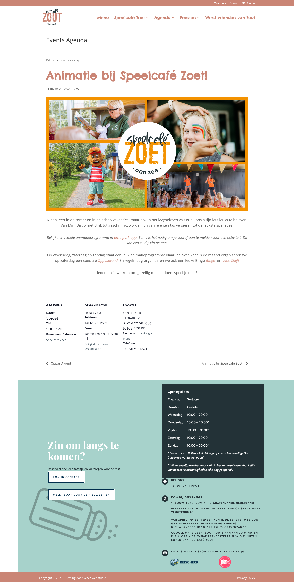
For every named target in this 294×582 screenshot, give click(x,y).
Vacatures (220, 3)
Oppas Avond (60, 363)
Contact (234, 3)
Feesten (188, 18)
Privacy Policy (246, 578)
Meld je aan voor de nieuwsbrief (81, 494)
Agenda (162, 18)
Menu (103, 18)
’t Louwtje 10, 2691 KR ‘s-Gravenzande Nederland (212, 502)
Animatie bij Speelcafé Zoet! (223, 363)
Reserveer (54, 469)
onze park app (125, 237)
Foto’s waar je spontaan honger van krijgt (208, 551)
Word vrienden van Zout (230, 18)
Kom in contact (66, 477)
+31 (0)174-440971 (185, 485)
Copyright (72, 578)
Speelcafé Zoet (129, 18)
